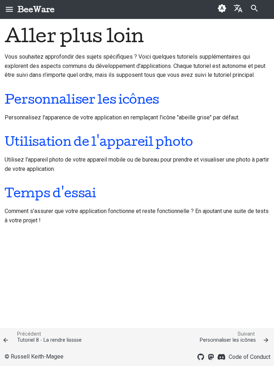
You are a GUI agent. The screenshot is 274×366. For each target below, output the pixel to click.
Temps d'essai (50, 192)
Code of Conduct (249, 356)
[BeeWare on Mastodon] (211, 356)
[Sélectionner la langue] (238, 8)
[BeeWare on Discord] (221, 356)
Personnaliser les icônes (82, 99)
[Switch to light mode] (222, 9)
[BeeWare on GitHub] (201, 356)
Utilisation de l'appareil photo (99, 141)
